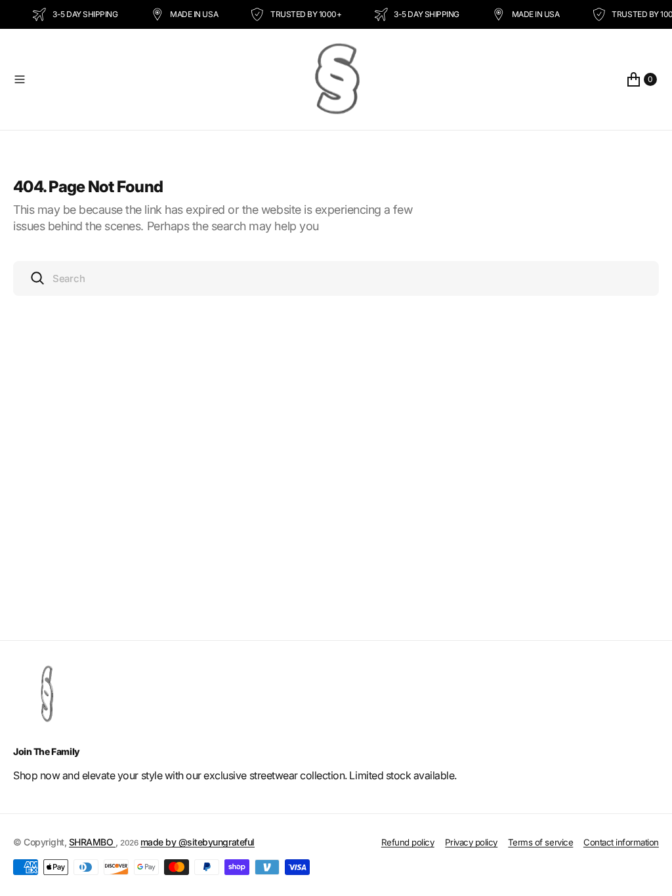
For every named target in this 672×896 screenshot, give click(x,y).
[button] (150, 79)
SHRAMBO (92, 841)
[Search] (37, 278)
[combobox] (336, 278)
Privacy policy (471, 842)
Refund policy (407, 842)
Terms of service (540, 842)
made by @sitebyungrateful (197, 841)
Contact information (621, 842)
